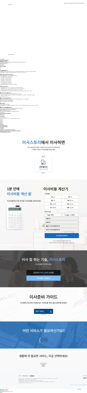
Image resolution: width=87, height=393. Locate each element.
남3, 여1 (53, 204)
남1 (53, 197)
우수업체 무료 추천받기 (4, 126)
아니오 (12, 391)
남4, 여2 (53, 207)
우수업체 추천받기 (43, 278)
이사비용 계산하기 (62, 235)
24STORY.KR (24, 382)
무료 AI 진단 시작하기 (4, 63)
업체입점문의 (32, 376)
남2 (70, 197)
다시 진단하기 (18, 130)
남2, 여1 (70, 200)
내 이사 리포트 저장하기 (12, 130)
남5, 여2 (70, 207)
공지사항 (19, 375)
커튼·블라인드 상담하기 (4, 130)
